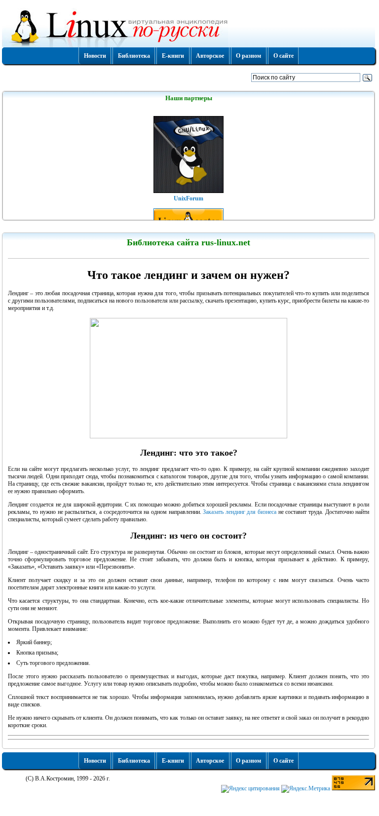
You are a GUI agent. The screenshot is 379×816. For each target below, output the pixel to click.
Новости (95, 55)
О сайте (283, 55)
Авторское (210, 55)
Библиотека (134, 55)
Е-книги (173, 55)
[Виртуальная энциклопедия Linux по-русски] (188, 26)
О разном (248, 55)
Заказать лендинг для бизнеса (239, 511)
